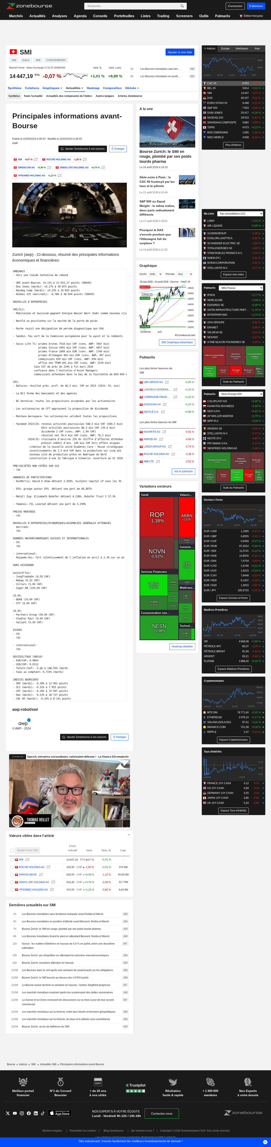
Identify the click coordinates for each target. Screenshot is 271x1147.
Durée (143, 274)
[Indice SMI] (35, 159)
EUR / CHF (210, 541)
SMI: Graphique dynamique (177, 342)
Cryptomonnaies (214, 680)
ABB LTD (149, 461)
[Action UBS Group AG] (166, 382)
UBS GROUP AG (153, 382)
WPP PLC (213, 420)
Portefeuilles (124, 16)
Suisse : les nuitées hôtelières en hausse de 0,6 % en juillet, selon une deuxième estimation (68, 946)
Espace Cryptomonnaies (233, 739)
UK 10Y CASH (215, 802)
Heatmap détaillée (182, 646)
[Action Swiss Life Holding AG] (102, 167)
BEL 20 (211, 88)
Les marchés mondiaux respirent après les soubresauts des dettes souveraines (67, 992)
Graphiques (51, 88)
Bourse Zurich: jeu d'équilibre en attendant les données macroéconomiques (65, 955)
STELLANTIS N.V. (217, 267)
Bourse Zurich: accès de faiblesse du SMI (45, 1026)
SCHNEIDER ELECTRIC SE (223, 243)
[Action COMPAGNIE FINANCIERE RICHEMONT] (175, 397)
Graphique (148, 266)
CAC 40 (211, 83)
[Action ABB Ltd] (157, 461)
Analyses (59, 16)
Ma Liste (209, 213)
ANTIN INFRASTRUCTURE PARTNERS (228, 309)
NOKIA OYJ (213, 257)
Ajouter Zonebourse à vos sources (85, 148)
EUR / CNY (210, 575)
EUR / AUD (210, 570)
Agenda (80, 16)
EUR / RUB (210, 546)
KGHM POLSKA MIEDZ (220, 406)
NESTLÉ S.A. (151, 411)
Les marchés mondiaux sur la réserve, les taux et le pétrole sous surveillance (66, 1019)
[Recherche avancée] (182, 6)
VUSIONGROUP (216, 233)
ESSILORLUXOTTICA (219, 238)
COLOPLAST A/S (217, 401)
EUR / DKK (210, 560)
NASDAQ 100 (215, 117)
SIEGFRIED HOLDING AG (222, 448)
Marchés (16, 16)
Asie (257, 48)
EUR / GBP (210, 536)
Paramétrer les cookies (83, 1130)
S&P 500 (212, 107)
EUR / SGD (210, 585)
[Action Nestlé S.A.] (162, 412)
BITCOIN (212, 712)
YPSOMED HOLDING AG (33, 889)
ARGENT (209, 656)
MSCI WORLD (215, 137)
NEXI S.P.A (213, 411)
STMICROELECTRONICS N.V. (224, 253)
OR (206, 641)
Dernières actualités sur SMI (32, 905)
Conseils (100, 16)
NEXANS (212, 337)
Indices (210, 48)
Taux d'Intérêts (213, 751)
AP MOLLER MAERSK (220, 416)
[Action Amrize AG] (160, 439)
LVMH (210, 220)
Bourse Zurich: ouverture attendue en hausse (48, 962)
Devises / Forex (213, 499)
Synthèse (14, 88)
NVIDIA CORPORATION (221, 262)
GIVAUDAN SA (152, 404)
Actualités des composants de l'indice (69, 96)
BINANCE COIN (216, 727)
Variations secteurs (155, 486)
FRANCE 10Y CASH (219, 783)
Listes (146, 16)
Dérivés (131, 88)
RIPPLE (211, 731)
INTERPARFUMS (217, 314)
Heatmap (93, 88)
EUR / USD (210, 531)
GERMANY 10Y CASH (220, 793)
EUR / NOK (210, 555)
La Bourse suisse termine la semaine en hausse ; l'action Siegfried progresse (66, 985)
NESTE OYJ (214, 438)
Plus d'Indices (233, 145)
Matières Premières (216, 609)
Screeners (184, 16)
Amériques (242, 48)
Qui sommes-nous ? (142, 1130)
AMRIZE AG (150, 439)
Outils (204, 16)
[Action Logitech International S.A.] (175, 389)
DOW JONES (215, 112)
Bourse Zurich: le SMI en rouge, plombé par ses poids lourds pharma (61, 928)
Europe (225, 48)
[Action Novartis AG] (164, 432)
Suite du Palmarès (233, 381)
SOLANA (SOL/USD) (219, 722)
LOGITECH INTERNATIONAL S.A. (157, 389)
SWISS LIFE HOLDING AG (34, 882)
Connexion (235, 6)
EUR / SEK (210, 550)
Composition (112, 88)
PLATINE (209, 661)
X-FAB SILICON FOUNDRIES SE (226, 342)
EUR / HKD (210, 580)
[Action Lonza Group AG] (169, 447)
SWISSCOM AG (28, 874)
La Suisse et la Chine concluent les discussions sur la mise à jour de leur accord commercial (68, 1002)
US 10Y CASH (215, 788)
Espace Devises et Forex (233, 597)
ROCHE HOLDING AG (31, 867)
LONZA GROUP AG (155, 446)
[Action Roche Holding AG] (84, 159)
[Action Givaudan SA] (164, 404)
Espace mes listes (233, 274)
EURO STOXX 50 (217, 103)
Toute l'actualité (33, 96)
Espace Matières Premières (233, 669)
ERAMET (212, 327)
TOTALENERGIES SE (219, 248)
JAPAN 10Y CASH (217, 797)
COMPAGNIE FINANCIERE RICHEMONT (157, 397)
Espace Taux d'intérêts (233, 810)
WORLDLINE (215, 300)
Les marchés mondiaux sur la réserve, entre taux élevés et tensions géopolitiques (68, 1011)
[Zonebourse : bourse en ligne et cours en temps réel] (29, 6)
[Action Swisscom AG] (48, 167)
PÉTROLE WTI (212, 646)
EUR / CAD (210, 565)
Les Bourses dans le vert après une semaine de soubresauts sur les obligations (67, 970)
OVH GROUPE (215, 322)
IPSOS (211, 295)
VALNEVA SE (215, 332)
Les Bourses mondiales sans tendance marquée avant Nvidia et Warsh (160, 68)
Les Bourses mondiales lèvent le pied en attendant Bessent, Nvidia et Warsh (65, 936)
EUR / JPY (210, 590)
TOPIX (211, 127)
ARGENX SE (214, 428)
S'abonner (256, 6)
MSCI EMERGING (217, 132)
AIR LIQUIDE (214, 225)
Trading (163, 16)
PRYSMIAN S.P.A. (217, 443)
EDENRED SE (215, 305)
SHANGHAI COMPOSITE (221, 122)
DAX (210, 97)
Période (170, 274)
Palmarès (222, 16)
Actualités (37, 16)
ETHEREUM (214, 717)
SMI (21, 859)
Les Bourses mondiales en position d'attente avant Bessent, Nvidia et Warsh (160, 76)
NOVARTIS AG (152, 431)
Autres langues (105, 96)
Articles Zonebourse (130, 96)
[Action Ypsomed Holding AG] (59, 175)
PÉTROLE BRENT (214, 651)
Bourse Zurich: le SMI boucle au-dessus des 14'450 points (55, 977)
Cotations (32, 88)
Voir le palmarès (183, 471)
